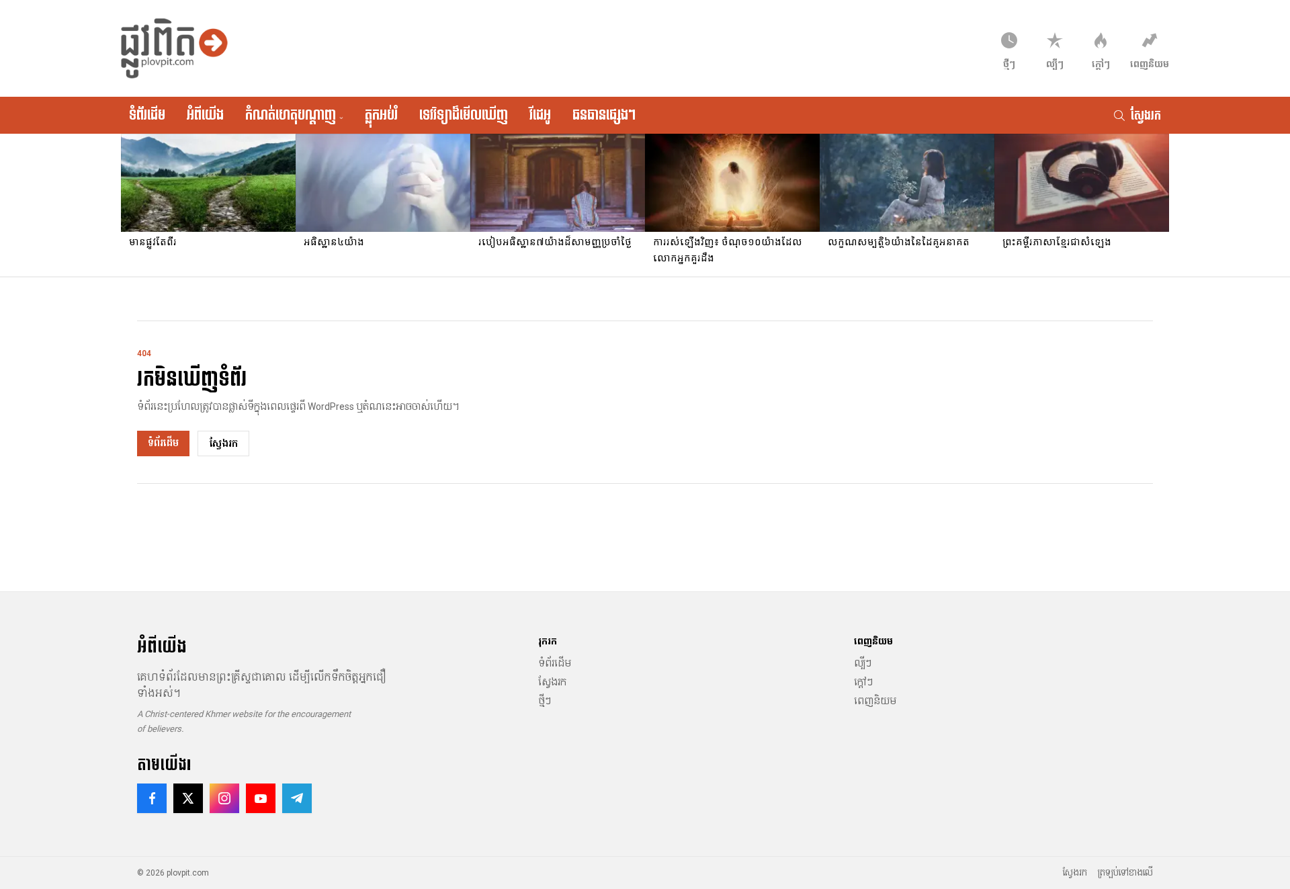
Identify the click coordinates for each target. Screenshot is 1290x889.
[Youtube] (260, 798)
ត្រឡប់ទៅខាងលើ (1125, 873)
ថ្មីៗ (544, 700)
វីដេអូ (540, 115)
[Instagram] (224, 798)
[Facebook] (152, 798)
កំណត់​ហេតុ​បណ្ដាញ (294, 115)
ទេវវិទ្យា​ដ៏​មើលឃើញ (463, 115)
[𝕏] (188, 798)
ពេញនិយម (875, 700)
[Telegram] (297, 798)
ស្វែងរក (223, 443)
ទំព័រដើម (147, 115)
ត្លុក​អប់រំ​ (381, 115)
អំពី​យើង (205, 115)
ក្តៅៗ (863, 682)
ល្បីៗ (862, 663)
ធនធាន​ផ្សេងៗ (604, 115)
